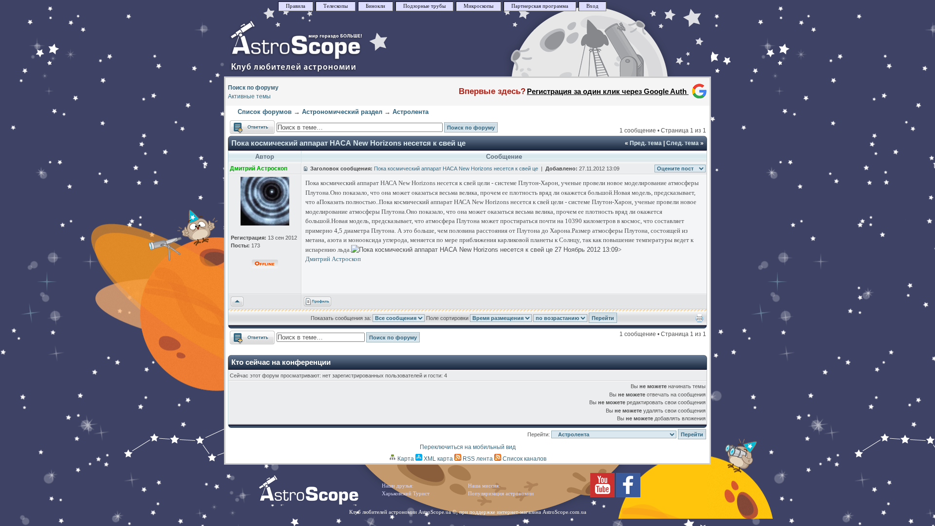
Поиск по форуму (253, 87)
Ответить (243, 124)
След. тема (682, 143)
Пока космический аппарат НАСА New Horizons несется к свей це (348, 143)
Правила (295, 6)
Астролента (411, 111)
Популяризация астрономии (501, 493)
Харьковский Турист (406, 493)
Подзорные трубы (424, 6)
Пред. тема (646, 143)
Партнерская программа (539, 6)
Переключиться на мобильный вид (468, 447)
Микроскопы (478, 6)
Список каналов (523, 458)
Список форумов (265, 111)
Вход (592, 6)
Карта (405, 458)
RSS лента (477, 458)
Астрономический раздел (342, 111)
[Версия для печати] (699, 320)
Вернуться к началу (237, 302)
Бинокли (375, 6)
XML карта (437, 458)
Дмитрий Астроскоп (333, 259)
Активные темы (249, 96)
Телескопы (335, 6)
